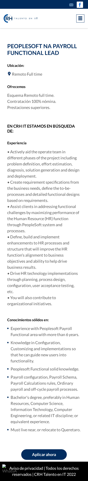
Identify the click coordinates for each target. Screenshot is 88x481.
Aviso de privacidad (26, 468)
